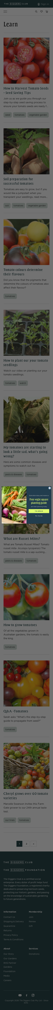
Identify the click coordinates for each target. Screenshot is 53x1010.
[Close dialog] (50, 488)
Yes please (39, 511)
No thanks (39, 516)
